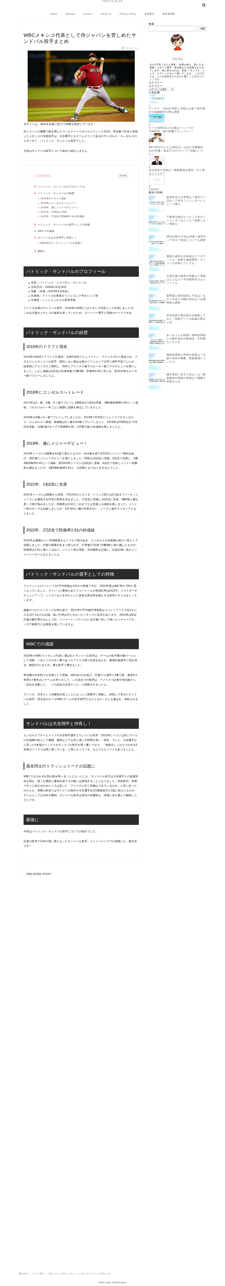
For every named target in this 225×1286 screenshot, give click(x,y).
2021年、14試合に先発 (54, 212)
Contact (88, 13)
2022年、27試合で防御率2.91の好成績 (62, 216)
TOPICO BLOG (112, 1)
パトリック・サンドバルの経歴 (56, 193)
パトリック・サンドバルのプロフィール (61, 186)
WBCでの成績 (46, 231)
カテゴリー (156, 86)
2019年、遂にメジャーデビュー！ (60, 207)
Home (53, 13)
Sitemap (70, 13)
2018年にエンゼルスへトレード (58, 203)
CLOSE (123, 176)
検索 (151, 23)
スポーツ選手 (30, 29)
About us (106, 13)
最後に (41, 251)
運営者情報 (169, 13)
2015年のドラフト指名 (53, 198)
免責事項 (149, 13)
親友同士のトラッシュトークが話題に (62, 243)
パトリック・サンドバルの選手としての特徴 (64, 224)
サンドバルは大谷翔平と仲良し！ (57, 237)
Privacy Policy (128, 13)
